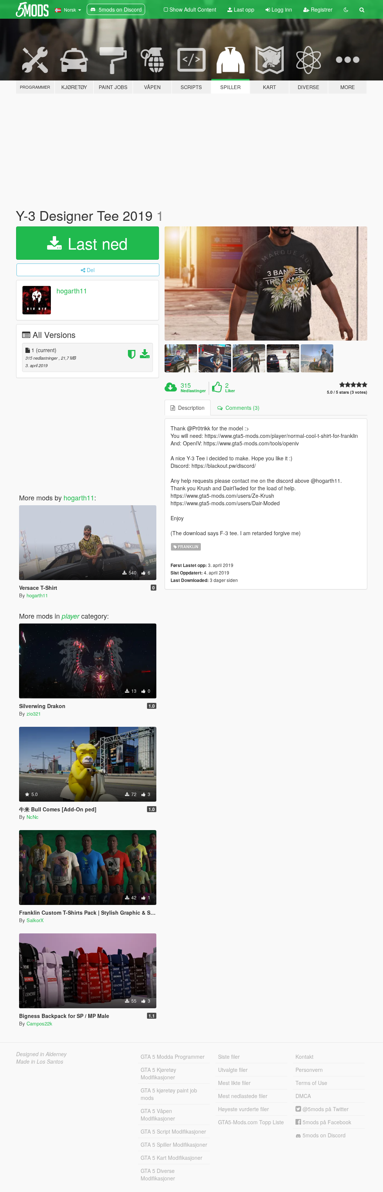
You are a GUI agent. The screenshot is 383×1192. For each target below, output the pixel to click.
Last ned (95, 243)
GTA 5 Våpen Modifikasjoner (158, 1114)
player (70, 616)
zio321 (34, 713)
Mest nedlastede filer (242, 1096)
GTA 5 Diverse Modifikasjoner (158, 1174)
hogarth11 (71, 290)
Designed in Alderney (41, 1054)
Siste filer (229, 1056)
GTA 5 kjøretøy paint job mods (169, 1093)
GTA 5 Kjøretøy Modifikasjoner (158, 1073)
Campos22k (39, 1023)
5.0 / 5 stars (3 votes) (347, 392)
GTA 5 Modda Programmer (173, 1056)
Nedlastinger (193, 390)
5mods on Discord (323, 1135)
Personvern (309, 1069)
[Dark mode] (346, 9)
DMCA (303, 1096)
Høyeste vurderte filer (243, 1109)
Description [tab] (190, 407)
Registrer (321, 9)
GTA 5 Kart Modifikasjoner (171, 1157)
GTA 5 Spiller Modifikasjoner (174, 1144)
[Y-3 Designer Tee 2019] (266, 283)
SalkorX (35, 920)
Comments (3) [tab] (241, 407)
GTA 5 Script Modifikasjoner (173, 1131)
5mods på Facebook (326, 1122)
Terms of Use (311, 1082)
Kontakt (304, 1056)
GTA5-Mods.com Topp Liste (251, 1122)
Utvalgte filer (233, 1069)
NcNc (33, 816)
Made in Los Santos (39, 1061)
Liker (230, 390)
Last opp (243, 9)
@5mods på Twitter (325, 1109)
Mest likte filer (234, 1082)
